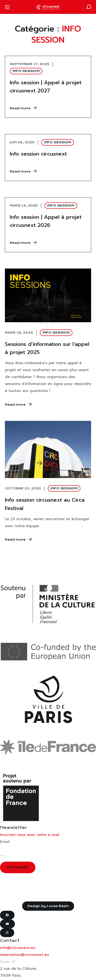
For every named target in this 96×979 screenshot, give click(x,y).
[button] (88, 7)
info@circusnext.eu (17, 948)
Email (5, 842)
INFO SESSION (26, 71)
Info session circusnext (38, 154)
